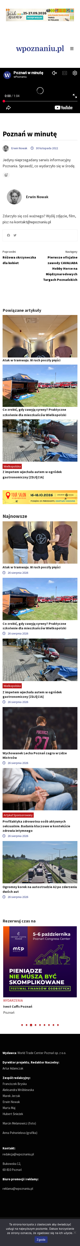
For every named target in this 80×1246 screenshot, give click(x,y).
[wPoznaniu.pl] (40, 48)
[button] (22, 1025)
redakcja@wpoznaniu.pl (18, 1154)
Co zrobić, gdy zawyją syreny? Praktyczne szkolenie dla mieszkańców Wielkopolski (34, 625)
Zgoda (41, 1239)
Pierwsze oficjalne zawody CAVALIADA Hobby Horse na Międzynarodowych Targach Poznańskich (60, 266)
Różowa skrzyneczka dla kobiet (19, 257)
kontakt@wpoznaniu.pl (32, 221)
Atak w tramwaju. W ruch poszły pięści (31, 360)
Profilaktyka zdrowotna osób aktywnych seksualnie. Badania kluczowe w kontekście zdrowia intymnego (36, 825)
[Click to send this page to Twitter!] (14, 235)
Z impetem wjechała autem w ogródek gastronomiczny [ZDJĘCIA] (32, 694)
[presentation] (6, 976)
